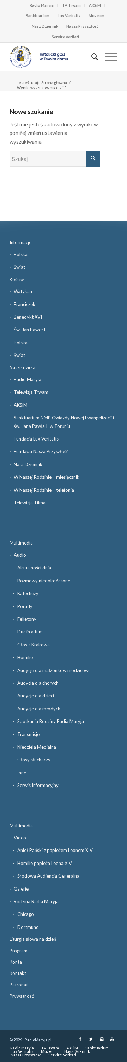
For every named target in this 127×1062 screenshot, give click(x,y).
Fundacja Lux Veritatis (36, 439)
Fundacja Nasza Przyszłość (41, 451)
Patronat (19, 985)
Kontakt (18, 973)
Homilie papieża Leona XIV (44, 863)
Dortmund (28, 927)
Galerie (21, 889)
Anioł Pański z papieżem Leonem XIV (55, 850)
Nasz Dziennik (45, 26)
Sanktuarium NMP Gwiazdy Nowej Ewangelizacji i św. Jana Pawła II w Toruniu (64, 422)
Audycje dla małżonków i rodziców (53, 670)
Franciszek (24, 304)
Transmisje (28, 734)
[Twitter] (91, 1039)
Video (20, 837)
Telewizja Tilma (30, 503)
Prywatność (22, 996)
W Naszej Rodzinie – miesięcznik (46, 477)
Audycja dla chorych (38, 683)
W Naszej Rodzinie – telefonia (44, 490)
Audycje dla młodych (38, 708)
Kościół (17, 279)
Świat (19, 267)
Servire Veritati (65, 36)
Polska (21, 254)
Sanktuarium (37, 15)
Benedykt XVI (28, 317)
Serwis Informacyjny (38, 785)
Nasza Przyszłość (82, 26)
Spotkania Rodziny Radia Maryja (50, 721)
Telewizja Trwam (31, 392)
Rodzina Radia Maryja (36, 901)
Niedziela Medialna (36, 747)
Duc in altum (30, 631)
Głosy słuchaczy (33, 759)
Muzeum (96, 15)
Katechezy (27, 593)
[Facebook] (80, 1039)
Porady (24, 606)
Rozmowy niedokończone (43, 581)
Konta (16, 962)
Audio (20, 555)
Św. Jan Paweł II (30, 329)
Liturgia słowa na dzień (33, 939)
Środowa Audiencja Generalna (48, 876)
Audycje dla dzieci (35, 695)
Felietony (26, 619)
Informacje (20, 242)
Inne (21, 772)
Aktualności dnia (34, 568)
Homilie (25, 657)
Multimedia (21, 543)
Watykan (23, 291)
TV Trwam (71, 5)
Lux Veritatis (69, 15)
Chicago (25, 914)
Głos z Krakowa (33, 644)
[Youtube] (112, 1039)
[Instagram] (101, 1039)
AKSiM (95, 5)
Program (19, 950)
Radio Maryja (42, 5)
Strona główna (54, 82)
